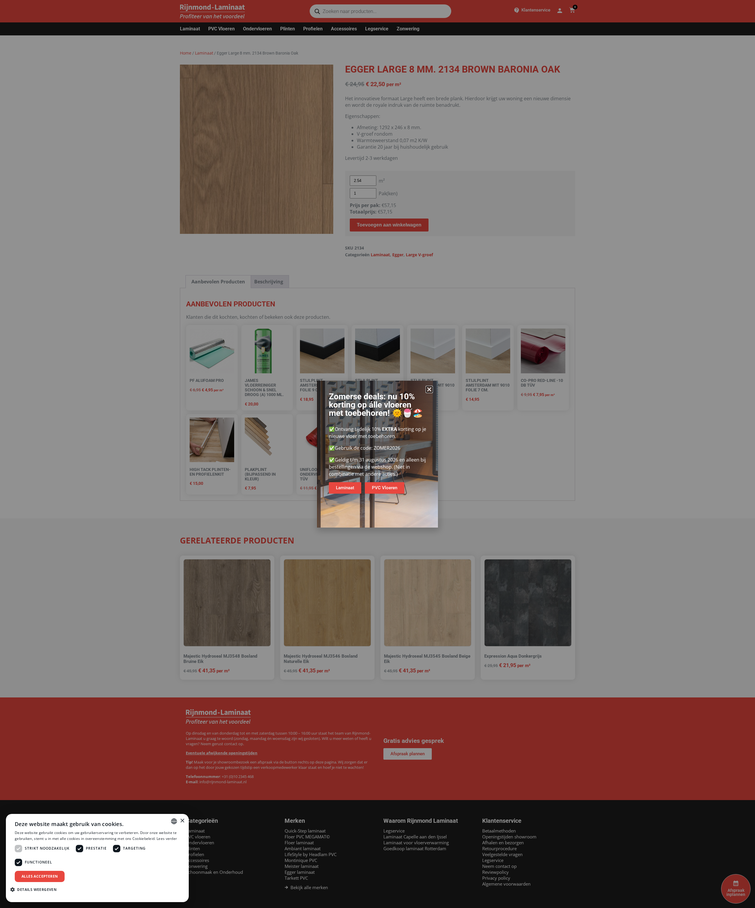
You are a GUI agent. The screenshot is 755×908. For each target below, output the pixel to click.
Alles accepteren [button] (40, 876)
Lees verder (167, 838)
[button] (429, 389)
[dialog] (97, 858)
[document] (377, 454)
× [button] (182, 821)
